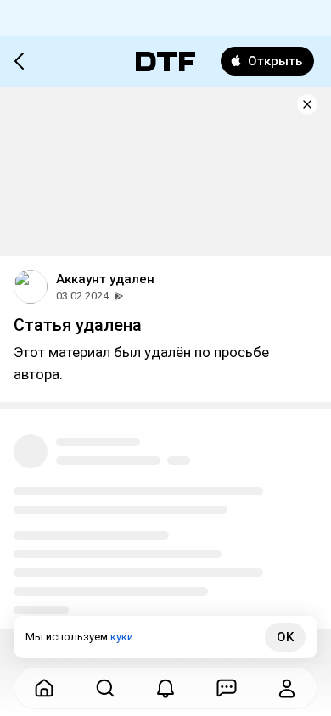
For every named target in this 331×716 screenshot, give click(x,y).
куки (121, 636)
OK (285, 637)
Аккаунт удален (105, 279)
